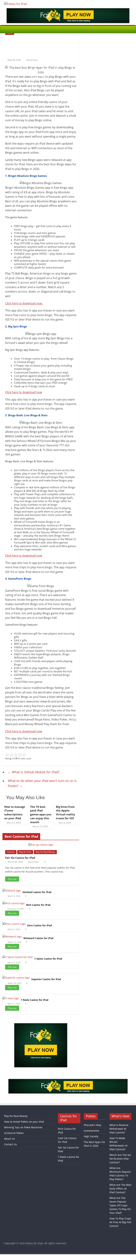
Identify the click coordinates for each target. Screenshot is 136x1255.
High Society (91, 1136)
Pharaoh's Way (92, 1125)
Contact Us (10, 1144)
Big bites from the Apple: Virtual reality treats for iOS (65, 812)
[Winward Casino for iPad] (12, 936)
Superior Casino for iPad (46, 979)
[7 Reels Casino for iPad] (10, 998)
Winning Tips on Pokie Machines (23, 1127)
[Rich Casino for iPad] (13, 903)
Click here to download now (23, 392)
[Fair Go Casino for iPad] (40, 844)
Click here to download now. (24, 303)
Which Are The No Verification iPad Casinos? (120, 1158)
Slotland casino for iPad (36, 892)
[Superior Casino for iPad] (16, 977)
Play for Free (25, 851)
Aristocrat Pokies (14, 1133)
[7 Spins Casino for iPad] (17, 957)
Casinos (11, 851)
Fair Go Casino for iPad (20, 857)
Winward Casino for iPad (38, 938)
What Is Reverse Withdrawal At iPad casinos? (118, 1128)
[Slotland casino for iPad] (11, 890)
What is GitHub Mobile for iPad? (34, 772)
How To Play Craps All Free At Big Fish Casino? (120, 1222)
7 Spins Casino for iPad (48, 958)
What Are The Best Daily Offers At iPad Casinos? (120, 1188)
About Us (9, 1138)
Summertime (91, 1130)
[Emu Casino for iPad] (14, 923)
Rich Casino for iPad (38, 905)
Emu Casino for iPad (39, 925)
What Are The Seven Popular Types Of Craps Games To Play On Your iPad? (120, 1205)
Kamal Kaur (33, 861)
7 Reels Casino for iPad (34, 1000)
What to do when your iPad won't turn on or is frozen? (42, 783)
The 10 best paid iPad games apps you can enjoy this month (40, 814)
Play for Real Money (45, 851)
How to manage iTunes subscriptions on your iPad (14, 812)
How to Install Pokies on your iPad (24, 1121)
